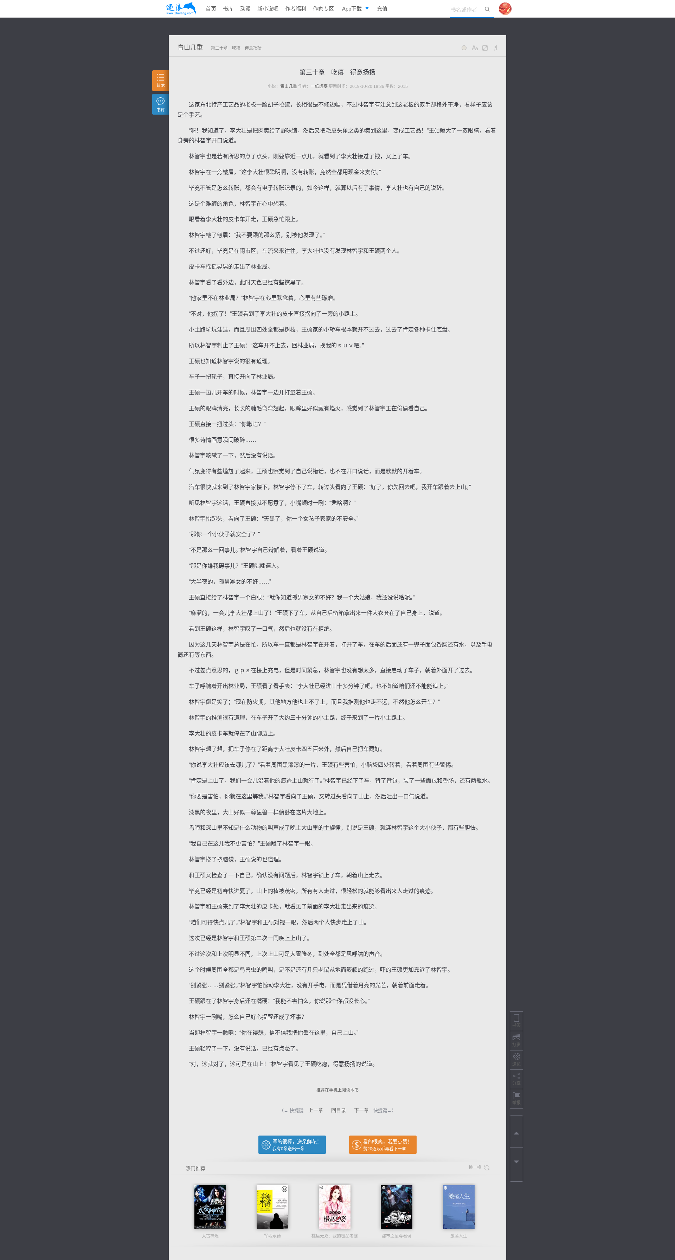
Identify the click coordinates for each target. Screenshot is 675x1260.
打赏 (516, 1044)
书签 (516, 1025)
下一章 (361, 1110)
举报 (516, 1102)
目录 (160, 85)
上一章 (315, 1110)
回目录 (338, 1110)
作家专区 (323, 9)
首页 (211, 9)
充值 (382, 9)
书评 (160, 110)
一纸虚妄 (319, 86)
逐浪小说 (181, 9)
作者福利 (295, 9)
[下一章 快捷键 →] (516, 1163)
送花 (516, 1064)
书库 (228, 9)
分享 (516, 1083)
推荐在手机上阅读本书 (337, 1090)
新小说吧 (267, 9)
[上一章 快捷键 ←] (516, 1132)
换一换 (476, 1167)
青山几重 (190, 47)
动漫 (245, 9)
